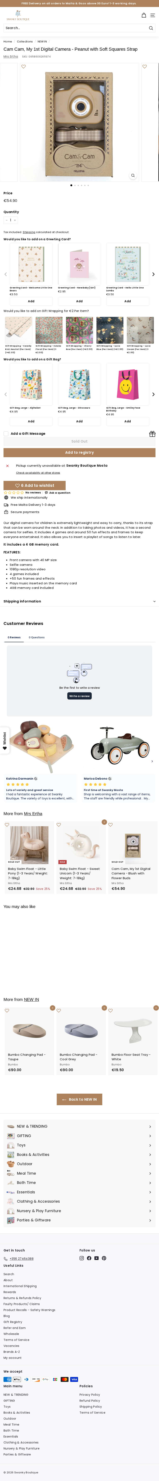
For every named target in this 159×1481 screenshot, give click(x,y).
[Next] (153, 274)
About (8, 1280)
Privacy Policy (90, 1395)
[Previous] (6, 274)
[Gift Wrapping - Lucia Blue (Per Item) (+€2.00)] (110, 330)
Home (8, 41)
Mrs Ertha (11, 56)
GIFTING (9, 1401)
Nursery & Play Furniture (22, 1448)
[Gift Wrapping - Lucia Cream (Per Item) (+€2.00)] (140, 330)
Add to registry (79, 452)
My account (13, 1358)
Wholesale (11, 1334)
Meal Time (11, 1424)
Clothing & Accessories (21, 1442)
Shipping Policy (91, 1407)
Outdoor (10, 1419)
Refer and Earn (15, 1328)
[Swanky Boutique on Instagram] (82, 1258)
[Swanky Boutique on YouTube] (96, 1258)
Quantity (11, 212)
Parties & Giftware (17, 1454)
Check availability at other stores (38, 473)
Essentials (11, 1436)
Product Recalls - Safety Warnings (29, 1310)
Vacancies (11, 1346)
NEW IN (42, 41)
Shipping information (22, 601)
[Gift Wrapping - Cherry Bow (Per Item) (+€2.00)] (79, 330)
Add (31, 301)
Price (8, 193)
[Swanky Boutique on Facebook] (89, 1258)
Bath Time (11, 1430)
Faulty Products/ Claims (22, 1304)
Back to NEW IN (82, 1099)
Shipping (29, 232)
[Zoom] (133, 175)
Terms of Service (16, 1340)
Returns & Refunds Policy (22, 1298)
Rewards (10, 1292)
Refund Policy (90, 1401)
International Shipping (20, 1286)
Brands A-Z (12, 1352)
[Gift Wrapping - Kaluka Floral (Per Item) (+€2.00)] (49, 330)
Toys (7, 1407)
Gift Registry (13, 1322)
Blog (7, 1316)
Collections (25, 41)
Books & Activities (17, 1413)
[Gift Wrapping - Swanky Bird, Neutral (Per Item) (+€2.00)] (18, 330)
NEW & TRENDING (16, 1395)
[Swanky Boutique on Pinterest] (104, 1258)
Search (9, 1274)
